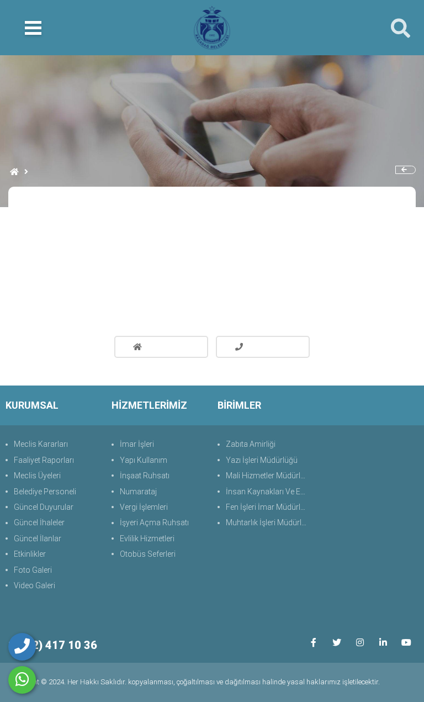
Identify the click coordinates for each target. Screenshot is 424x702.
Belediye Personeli (45, 491)
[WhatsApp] (22, 680)
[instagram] (359, 642)
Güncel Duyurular (43, 507)
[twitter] (336, 642)
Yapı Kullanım (143, 460)
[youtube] (406, 642)
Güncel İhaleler (39, 522)
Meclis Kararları (41, 444)
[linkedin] (383, 642)
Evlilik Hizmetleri (147, 538)
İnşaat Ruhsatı (144, 475)
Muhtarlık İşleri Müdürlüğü (269, 522)
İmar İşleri (137, 444)
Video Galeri (34, 585)
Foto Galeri (33, 570)
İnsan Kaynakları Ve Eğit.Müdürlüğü (269, 491)
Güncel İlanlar (37, 538)
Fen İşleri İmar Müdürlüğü (269, 507)
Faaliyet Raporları (44, 460)
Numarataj (138, 491)
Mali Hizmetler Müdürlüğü (269, 475)
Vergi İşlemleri (144, 507)
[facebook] (313, 642)
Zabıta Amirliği (250, 444)
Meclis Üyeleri (37, 475)
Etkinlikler (30, 554)
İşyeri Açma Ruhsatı (154, 522)
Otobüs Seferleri (148, 554)
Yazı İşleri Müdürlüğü (262, 460)
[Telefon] (22, 647)
